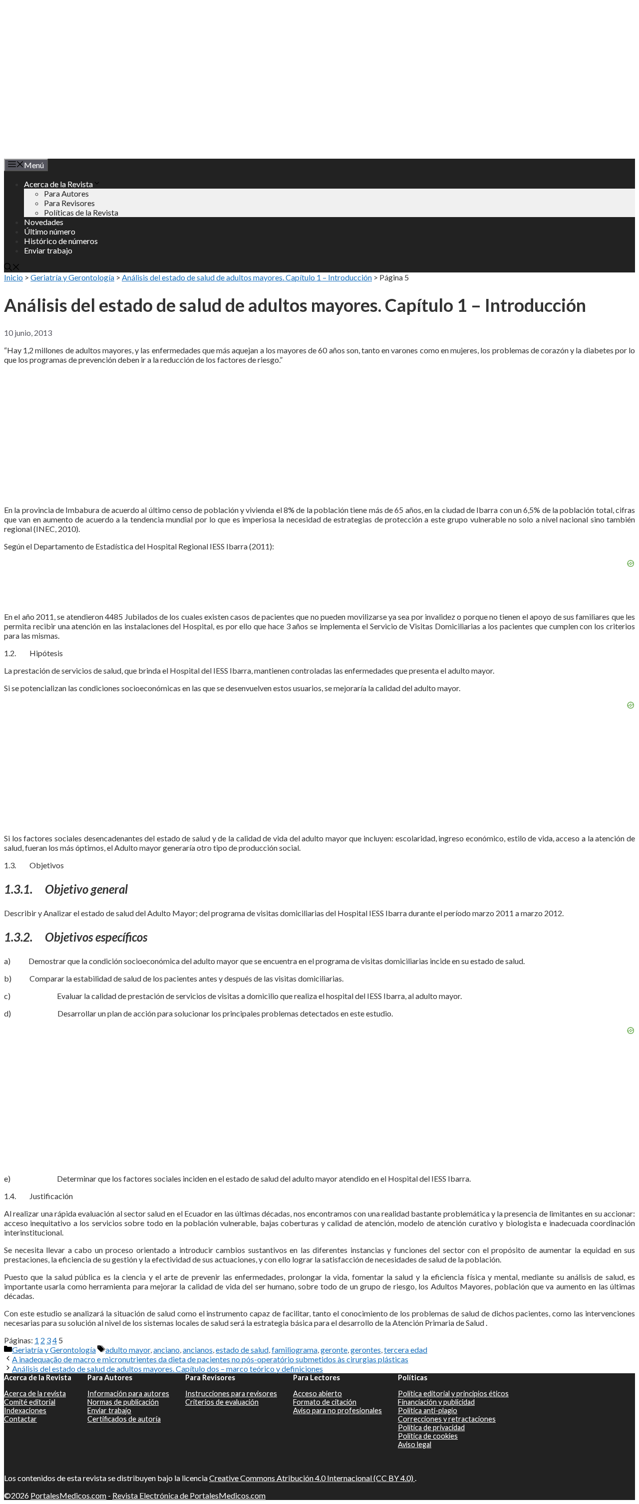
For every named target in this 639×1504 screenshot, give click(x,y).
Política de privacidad (431, 1427)
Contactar (20, 1419)
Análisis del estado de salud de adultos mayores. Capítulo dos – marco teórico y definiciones (167, 1368)
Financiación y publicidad (436, 1402)
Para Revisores (69, 203)
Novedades (43, 222)
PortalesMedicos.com (68, 1495)
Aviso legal (414, 1444)
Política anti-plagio (427, 1410)
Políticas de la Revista (81, 212)
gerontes (365, 1349)
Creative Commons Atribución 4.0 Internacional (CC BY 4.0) (312, 1478)
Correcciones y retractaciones (447, 1419)
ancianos (198, 1349)
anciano (166, 1349)
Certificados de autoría (124, 1419)
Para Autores (66, 193)
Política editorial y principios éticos (453, 1393)
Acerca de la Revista (58, 184)
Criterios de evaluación (222, 1402)
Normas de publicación (123, 1402)
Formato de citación (324, 1402)
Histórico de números (61, 241)
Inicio (13, 277)
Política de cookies (428, 1436)
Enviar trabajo (48, 250)
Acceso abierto (317, 1393)
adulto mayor (127, 1349)
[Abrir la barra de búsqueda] (12, 267)
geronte (333, 1349)
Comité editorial (29, 1402)
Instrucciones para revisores (231, 1393)
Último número (49, 231)
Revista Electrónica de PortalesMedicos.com (189, 1495)
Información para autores (128, 1393)
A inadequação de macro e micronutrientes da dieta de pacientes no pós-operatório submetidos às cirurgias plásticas (210, 1359)
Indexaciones (25, 1410)
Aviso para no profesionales (337, 1410)
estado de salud (242, 1349)
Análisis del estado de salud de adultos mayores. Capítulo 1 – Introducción (247, 277)
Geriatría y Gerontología (72, 277)
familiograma (295, 1349)
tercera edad (405, 1349)
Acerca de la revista (35, 1393)
